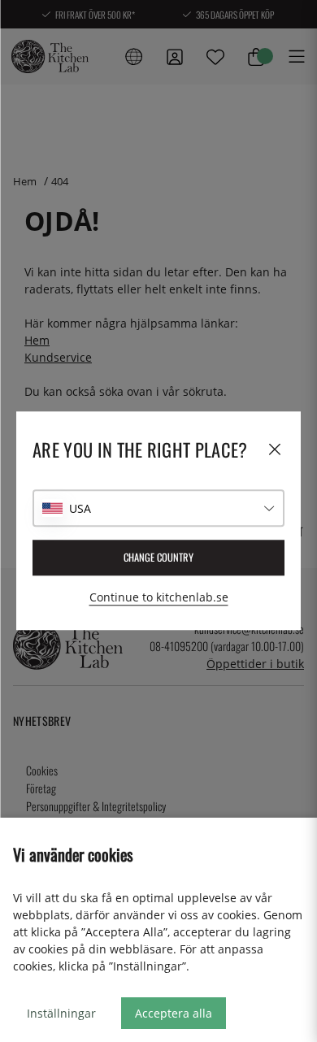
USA (80, 508)
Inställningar (61, 1013)
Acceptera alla (173, 1013)
